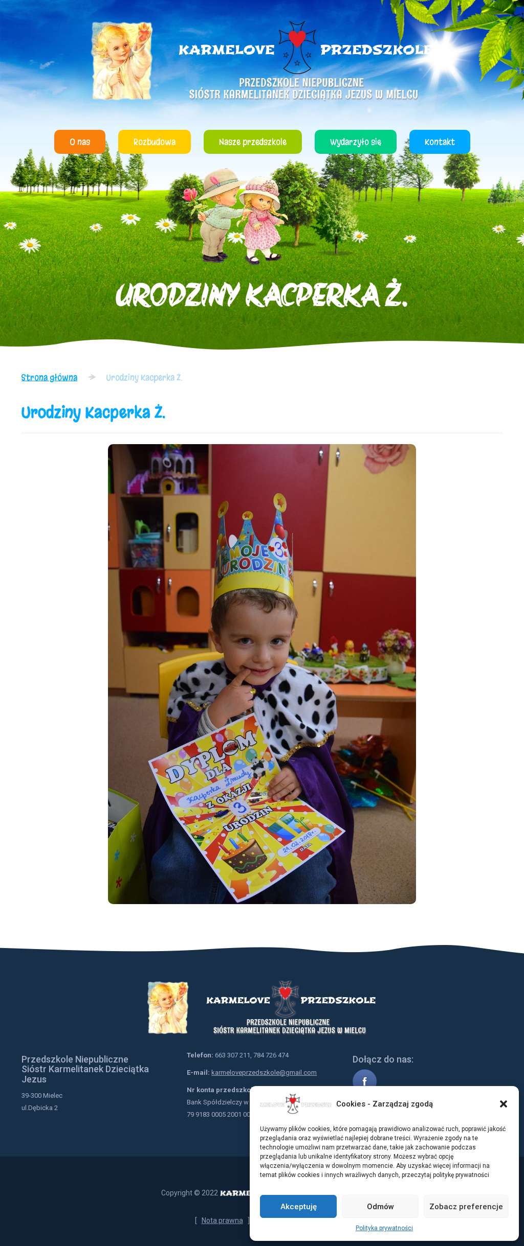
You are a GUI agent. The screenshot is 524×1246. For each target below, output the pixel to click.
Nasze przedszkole (253, 141)
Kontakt (440, 141)
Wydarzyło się (355, 141)
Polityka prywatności (384, 1228)
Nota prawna (222, 1220)
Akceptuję (298, 1206)
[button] (503, 1104)
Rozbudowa (155, 141)
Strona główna (49, 377)
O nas (80, 141)
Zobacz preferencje (466, 1206)
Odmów (380, 1206)
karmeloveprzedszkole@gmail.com (264, 1072)
